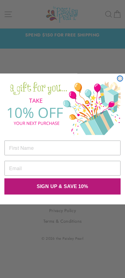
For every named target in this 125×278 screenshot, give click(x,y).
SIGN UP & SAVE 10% (62, 186)
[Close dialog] (120, 78)
